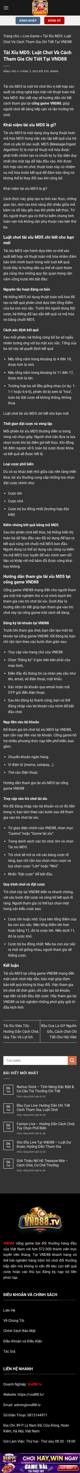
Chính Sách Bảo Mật (19, 1331)
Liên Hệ (9, 1310)
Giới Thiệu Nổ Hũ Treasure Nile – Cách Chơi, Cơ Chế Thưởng (42, 1163)
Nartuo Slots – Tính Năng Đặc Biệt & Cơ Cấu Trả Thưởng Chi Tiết (45, 1089)
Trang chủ (11, 36)
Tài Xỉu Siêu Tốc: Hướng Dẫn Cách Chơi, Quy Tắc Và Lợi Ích (21, 1031)
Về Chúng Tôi (13, 1320)
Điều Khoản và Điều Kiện (22, 1341)
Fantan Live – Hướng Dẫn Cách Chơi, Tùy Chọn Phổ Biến (46, 1126)
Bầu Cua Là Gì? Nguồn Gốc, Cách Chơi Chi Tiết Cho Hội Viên (59, 1031)
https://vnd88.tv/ (31, 1394)
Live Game (31, 36)
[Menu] (6, 7)
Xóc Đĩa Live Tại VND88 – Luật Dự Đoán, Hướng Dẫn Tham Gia (44, 1144)
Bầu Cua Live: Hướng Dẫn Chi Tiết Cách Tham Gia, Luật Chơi (43, 1107)
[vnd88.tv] (40, 8)
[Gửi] (72, 1060)
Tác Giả (9, 1351)
